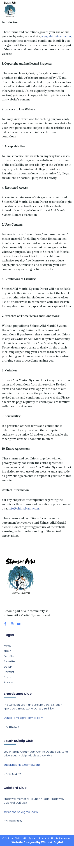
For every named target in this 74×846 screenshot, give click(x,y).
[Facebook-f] (5, 624)
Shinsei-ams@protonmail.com (23, 718)
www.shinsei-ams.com (56, 36)
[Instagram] (12, 624)
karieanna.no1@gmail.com (21, 812)
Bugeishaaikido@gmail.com (22, 765)
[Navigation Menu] (67, 9)
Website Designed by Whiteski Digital (37, 842)
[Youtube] (18, 624)
